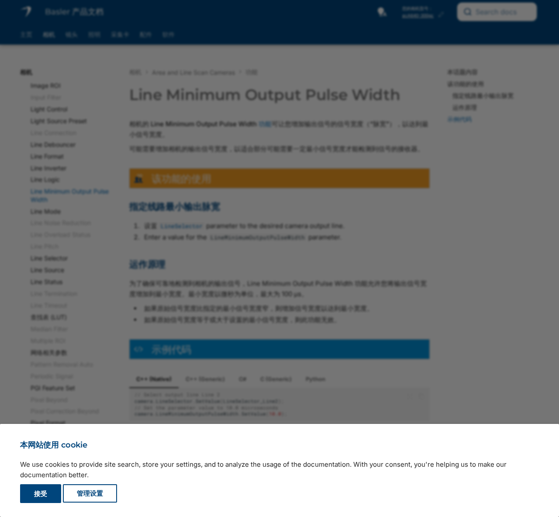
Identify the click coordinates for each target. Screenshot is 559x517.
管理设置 (90, 493)
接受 (40, 493)
